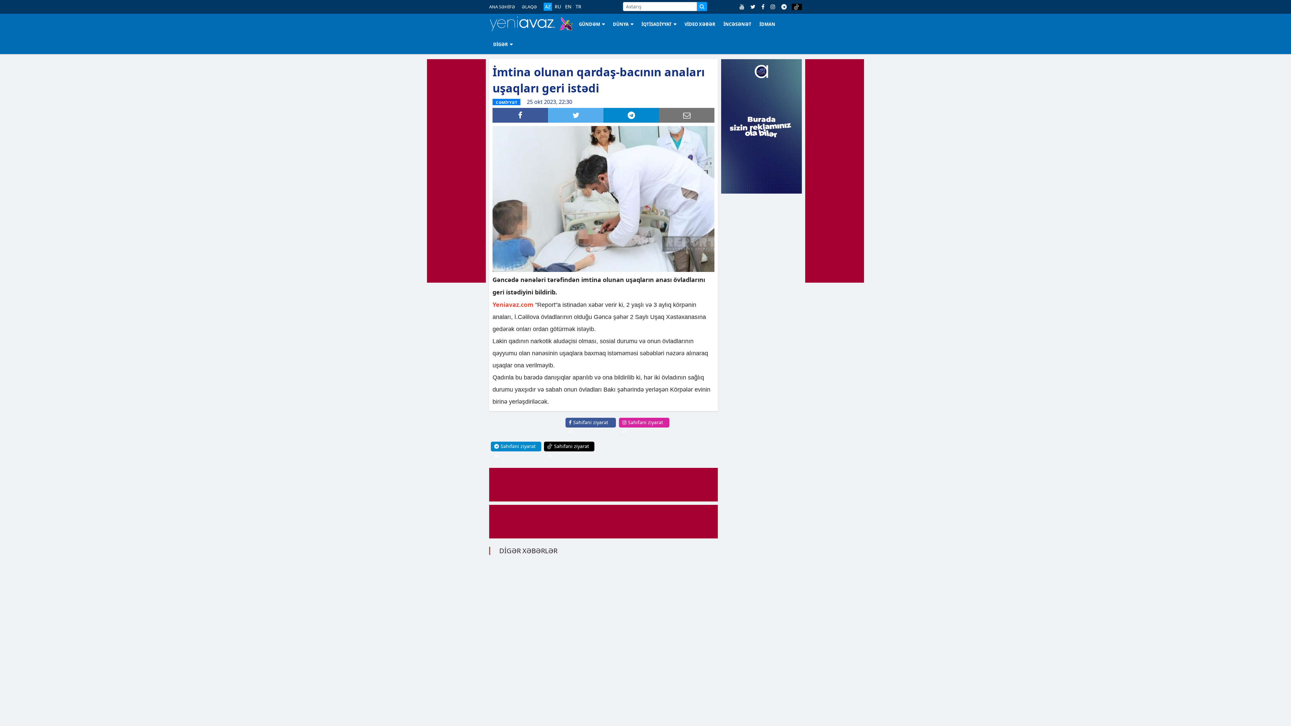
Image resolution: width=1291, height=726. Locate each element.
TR (578, 7)
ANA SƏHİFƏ (502, 7)
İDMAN (767, 24)
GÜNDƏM (589, 24)
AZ (548, 6)
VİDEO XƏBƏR (699, 24)
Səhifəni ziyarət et (588, 427)
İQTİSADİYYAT (656, 24)
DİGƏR (500, 44)
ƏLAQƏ (529, 7)
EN (568, 7)
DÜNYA (621, 24)
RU (558, 7)
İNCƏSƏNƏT (737, 24)
